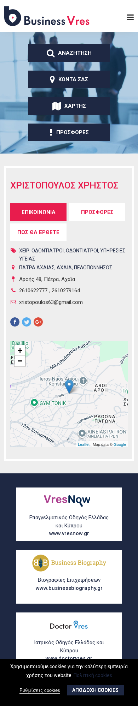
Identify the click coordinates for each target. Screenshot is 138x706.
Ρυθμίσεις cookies (39, 690)
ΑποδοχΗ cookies (95, 690)
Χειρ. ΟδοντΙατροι (41, 250)
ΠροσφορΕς (72, 132)
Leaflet (84, 444)
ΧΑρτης (75, 106)
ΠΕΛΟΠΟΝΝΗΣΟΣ (93, 267)
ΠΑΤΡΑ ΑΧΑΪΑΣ (36, 267)
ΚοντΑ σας (73, 79)
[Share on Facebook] (14, 323)
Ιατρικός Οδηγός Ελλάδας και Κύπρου (69, 650)
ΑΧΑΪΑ (64, 267)
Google (120, 444)
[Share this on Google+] (38, 323)
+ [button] (20, 350)
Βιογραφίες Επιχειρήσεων (69, 584)
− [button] (20, 361)
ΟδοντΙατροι (82, 250)
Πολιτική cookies (93, 675)
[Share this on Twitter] (26, 323)
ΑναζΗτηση (75, 53)
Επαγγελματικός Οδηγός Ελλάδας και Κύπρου (69, 525)
